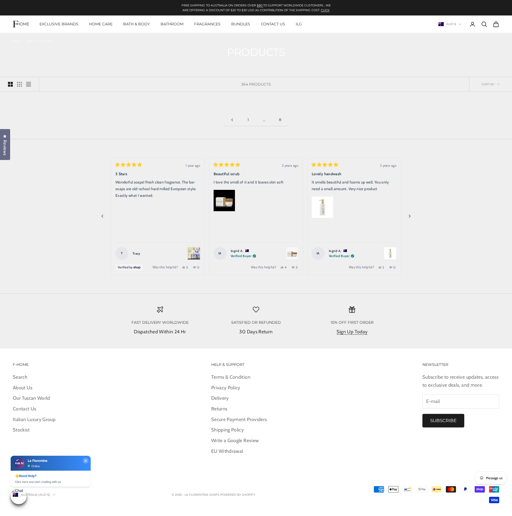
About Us (22, 388)
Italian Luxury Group (34, 419)
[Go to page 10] (232, 120)
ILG (299, 24)
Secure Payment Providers (239, 419)
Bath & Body (136, 24)
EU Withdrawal (227, 451)
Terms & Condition (230, 377)
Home (17, 41)
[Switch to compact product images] (28, 84)
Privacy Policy (225, 388)
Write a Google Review (235, 440)
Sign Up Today (352, 332)
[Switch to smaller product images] (19, 84)
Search (20, 377)
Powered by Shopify (237, 495)
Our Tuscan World (31, 398)
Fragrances (207, 24)
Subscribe (443, 420)
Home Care (101, 24)
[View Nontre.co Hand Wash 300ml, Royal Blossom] (390, 253)
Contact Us (273, 24)
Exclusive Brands (58, 24)
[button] (224, 200)
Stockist (21, 430)
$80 (260, 5)
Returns (219, 409)
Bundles (240, 24)
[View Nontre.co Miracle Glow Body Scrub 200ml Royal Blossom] (292, 253)
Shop (30, 41)
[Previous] (102, 216)
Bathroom (172, 24)
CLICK (325, 10)
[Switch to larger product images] (10, 84)
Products (46, 41)
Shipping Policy (227, 430)
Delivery (220, 398)
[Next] (409, 216)
